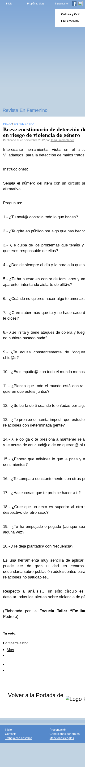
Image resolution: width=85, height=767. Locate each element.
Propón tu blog (35, 3)
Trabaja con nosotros (18, 738)
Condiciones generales (65, 734)
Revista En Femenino (25, 110)
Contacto (11, 734)
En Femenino (70, 21)
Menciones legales (62, 738)
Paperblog (26, 17)
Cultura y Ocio (70, 14)
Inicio (9, 3)
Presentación (58, 729)
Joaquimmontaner (62, 140)
